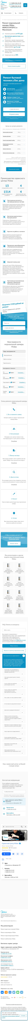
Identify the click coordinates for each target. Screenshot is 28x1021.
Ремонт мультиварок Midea (8, 932)
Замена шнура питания (8, 132)
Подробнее (14, 441)
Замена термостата (7, 148)
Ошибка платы (5, 392)
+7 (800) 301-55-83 (15, 3)
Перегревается (6, 382)
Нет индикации (5, 387)
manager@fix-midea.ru (7, 965)
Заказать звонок (14, 543)
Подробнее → (21, 372)
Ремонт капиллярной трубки (9, 140)
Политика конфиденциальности (14, 1004)
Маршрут (7, 853)
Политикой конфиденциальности (17, 796)
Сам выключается (6, 378)
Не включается (5, 372)
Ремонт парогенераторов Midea (10, 935)
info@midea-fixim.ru (6, 961)
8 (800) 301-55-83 (6, 957)
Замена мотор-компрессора (8, 152)
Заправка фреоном (7, 136)
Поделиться (2, 992)
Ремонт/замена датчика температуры (8, 144)
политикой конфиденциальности (16, 331)
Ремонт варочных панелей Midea (10, 929)
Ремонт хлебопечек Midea (8, 939)
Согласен (23, 1015)
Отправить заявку (14, 114)
